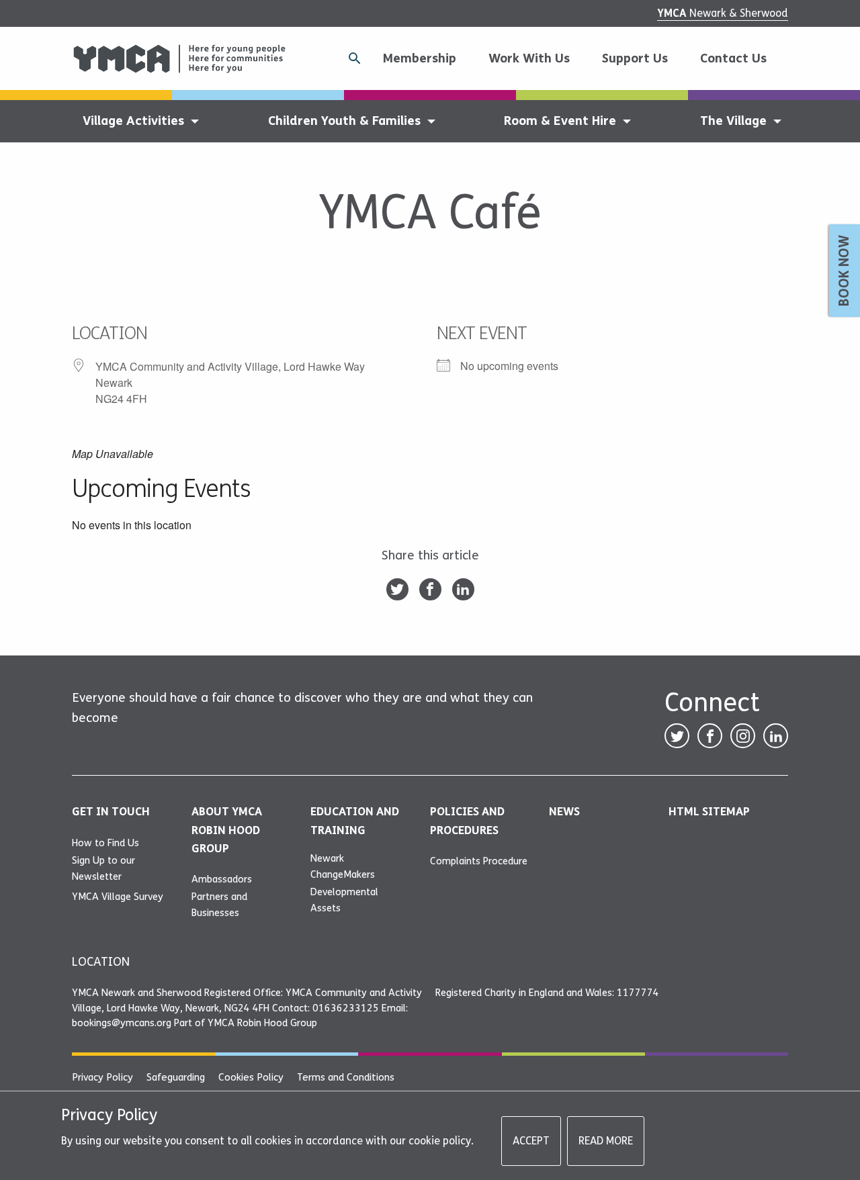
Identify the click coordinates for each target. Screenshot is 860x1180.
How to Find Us (105, 843)
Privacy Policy (102, 1077)
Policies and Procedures (467, 821)
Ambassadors (221, 879)
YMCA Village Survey (117, 897)
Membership (419, 58)
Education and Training (354, 821)
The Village (733, 121)
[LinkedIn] (463, 589)
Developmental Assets (344, 900)
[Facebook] (430, 589)
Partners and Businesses (219, 905)
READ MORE (605, 1140)
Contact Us (733, 58)
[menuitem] (425, 58)
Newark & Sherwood (722, 13)
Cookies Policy (251, 1077)
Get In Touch (111, 812)
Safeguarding (175, 1077)
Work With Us (529, 58)
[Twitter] (397, 589)
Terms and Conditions (345, 1077)
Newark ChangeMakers (342, 866)
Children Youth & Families (344, 121)
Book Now (844, 270)
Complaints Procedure (478, 861)
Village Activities (133, 121)
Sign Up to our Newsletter (103, 868)
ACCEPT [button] (531, 1140)
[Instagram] (742, 735)
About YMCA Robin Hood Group (226, 830)
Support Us (635, 58)
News (564, 812)
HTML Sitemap (709, 812)
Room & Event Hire (560, 121)
